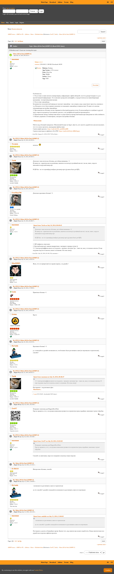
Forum (66, 2)
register (13, 8)
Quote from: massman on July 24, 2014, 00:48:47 (48, 377)
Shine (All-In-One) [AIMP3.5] (22, 54)
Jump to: (82, 552)
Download (53, 2)
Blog (71, 2)
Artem (14, 314)
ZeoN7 (52, 34)
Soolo (14, 292)
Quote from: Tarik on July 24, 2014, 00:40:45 (47, 225)
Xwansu (15, 144)
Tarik (55, 34)
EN (112, 2)
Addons (60, 2)
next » (104, 38)
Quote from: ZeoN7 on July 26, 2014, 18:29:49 (48, 441)
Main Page (44, 2)
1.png (34, 394)
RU (108, 2)
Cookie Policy (38, 570)
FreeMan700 (16, 193)
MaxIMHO (16, 263)
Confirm (107, 570)
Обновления (37, 121)
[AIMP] (11, 337)
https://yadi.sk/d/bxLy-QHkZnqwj (69, 131)
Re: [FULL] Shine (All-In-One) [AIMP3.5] (26, 138)
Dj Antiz (15, 346)
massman (15, 59)
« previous (100, 38)
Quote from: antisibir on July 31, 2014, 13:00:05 (48, 516)
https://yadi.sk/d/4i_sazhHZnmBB (57, 129)
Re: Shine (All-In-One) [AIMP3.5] (23, 463)
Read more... (37, 389)
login (7, 8)
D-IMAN (15, 469)
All (16, 41)
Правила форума (17, 29)
